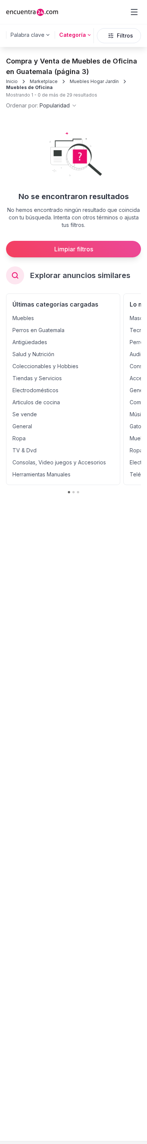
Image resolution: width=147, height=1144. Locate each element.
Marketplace (44, 81)
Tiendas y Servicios (37, 378)
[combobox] (41, 105)
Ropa (19, 438)
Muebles (23, 318)
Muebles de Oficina (29, 87)
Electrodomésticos (35, 390)
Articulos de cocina (36, 402)
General (22, 426)
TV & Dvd (24, 450)
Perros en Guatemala (38, 330)
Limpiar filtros (73, 249)
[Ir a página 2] (73, 492)
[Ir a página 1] (69, 492)
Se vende (24, 414)
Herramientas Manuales (41, 474)
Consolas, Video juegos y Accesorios (59, 462)
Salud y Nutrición (33, 354)
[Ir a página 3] (78, 492)
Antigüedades (29, 342)
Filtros (125, 35)
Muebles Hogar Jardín (94, 81)
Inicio (12, 81)
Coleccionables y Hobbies (45, 366)
